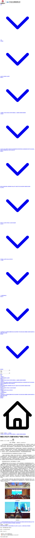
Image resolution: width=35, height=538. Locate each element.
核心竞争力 (2, 386)
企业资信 (4, 222)
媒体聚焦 (24, 112)
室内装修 (28, 186)
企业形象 (4, 259)
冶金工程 (1, 382)
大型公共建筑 (5, 382)
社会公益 (8, 259)
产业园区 (16, 186)
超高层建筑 (15, 382)
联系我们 (1, 369)
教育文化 (21, 382)
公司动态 (4, 112)
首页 (1, 374)
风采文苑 (11, 259)
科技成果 (14, 222)
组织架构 (4, 76)
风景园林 (25, 186)
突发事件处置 (30, 331)
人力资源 (1, 391)
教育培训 (4, 295)
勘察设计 (1, 384)
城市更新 (22, 186)
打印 (13, 440)
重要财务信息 (11, 331)
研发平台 (1, 222)
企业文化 (19, 525)
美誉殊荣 (21, 112)
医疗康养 (18, 382)
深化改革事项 (16, 331)
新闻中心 (6, 525)
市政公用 (13, 186)
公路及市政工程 (10, 382)
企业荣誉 (8, 76)
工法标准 (11, 222)
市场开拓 (11, 112)
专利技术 (8, 222)
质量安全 (14, 112)
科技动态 (8, 112)
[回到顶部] (0, 523)
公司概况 (1, 376)
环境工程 (19, 186)
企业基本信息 (2, 331)
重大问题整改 (25, 331)
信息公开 (1, 393)
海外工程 (13, 383)
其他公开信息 (5, 395)
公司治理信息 (7, 331)
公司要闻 (1, 112)
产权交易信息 (21, 331)
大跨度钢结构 (9, 186)
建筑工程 (1, 186)
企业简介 (1, 76)
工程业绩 (1, 381)
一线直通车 (18, 112)
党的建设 (1, 259)
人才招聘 (1, 295)
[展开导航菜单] (1, 372)
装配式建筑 (5, 186)
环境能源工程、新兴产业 (7, 383)
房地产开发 (29, 382)
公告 (1, 375)
